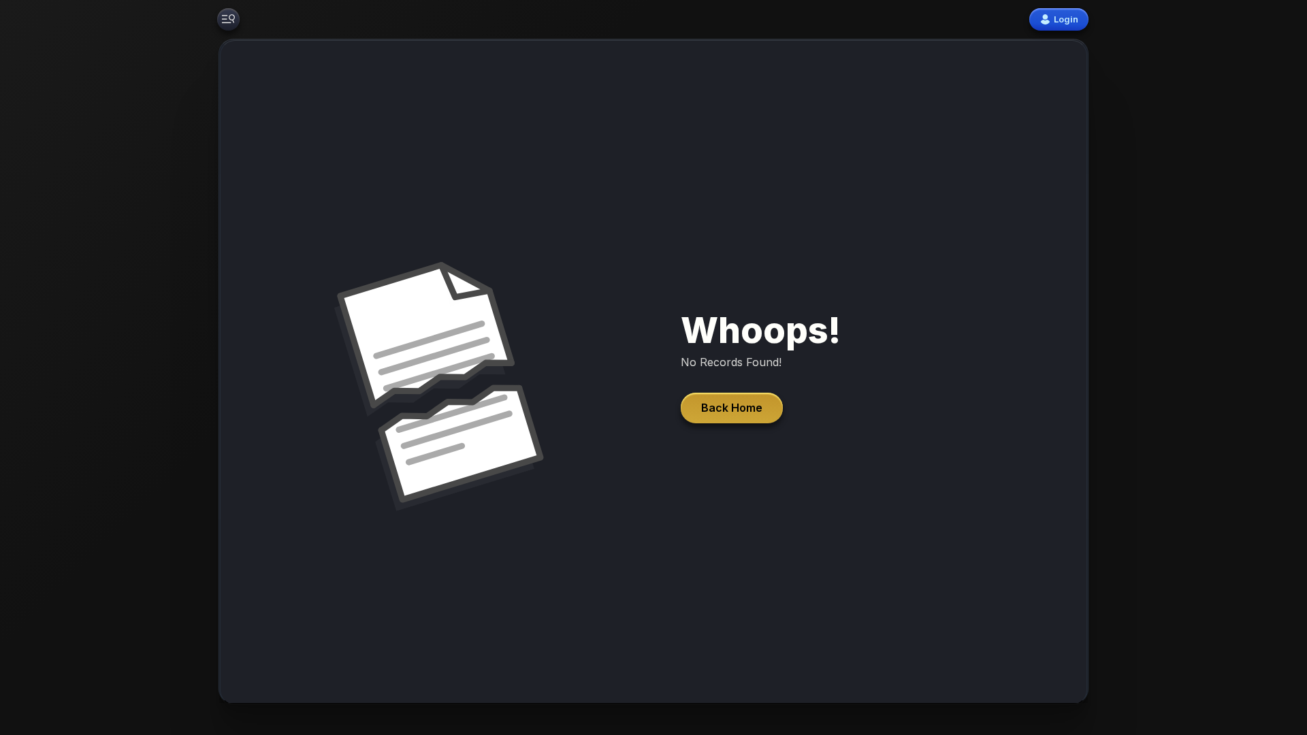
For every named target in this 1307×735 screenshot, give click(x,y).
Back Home (731, 407)
